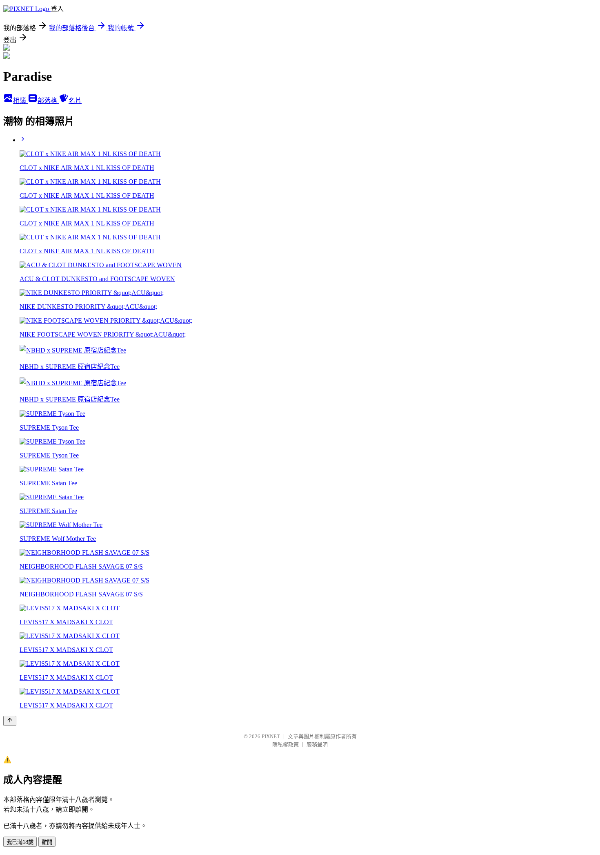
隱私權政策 (285, 744)
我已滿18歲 (20, 842)
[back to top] (9, 721)
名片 (75, 100)
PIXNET (271, 736)
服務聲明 (317, 744)
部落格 (48, 100)
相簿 (20, 100)
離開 (47, 842)
